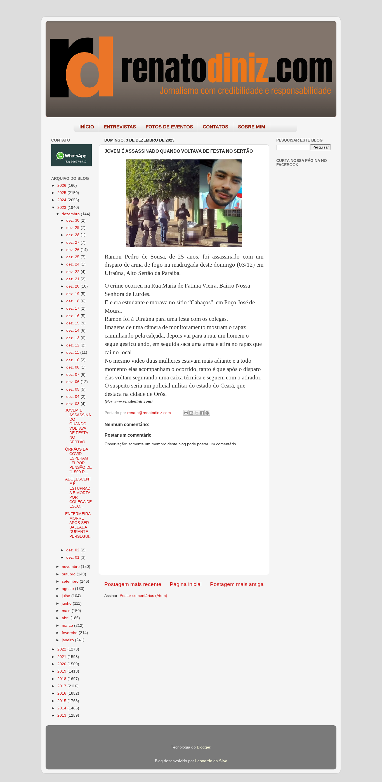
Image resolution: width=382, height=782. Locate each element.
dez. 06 (73, 382)
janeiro (68, 640)
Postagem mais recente (132, 584)
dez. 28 (73, 235)
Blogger (203, 747)
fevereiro (70, 633)
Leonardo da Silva (211, 761)
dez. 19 (73, 294)
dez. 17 (73, 308)
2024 (62, 200)
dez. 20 (73, 286)
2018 (62, 679)
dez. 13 (73, 338)
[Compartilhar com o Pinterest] (207, 413)
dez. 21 (73, 279)
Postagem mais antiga (237, 584)
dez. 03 (73, 404)
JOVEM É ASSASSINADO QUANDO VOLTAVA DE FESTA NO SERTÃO (78, 426)
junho (67, 603)
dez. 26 (73, 250)
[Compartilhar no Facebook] (202, 413)
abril (66, 618)
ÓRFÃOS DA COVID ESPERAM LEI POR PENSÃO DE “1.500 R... (78, 460)
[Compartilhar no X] (196, 413)
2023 (62, 207)
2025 (62, 193)
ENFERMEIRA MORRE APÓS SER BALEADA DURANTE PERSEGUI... (78, 527)
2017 (62, 686)
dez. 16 (73, 316)
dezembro (71, 214)
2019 (62, 671)
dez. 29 (73, 228)
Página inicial (186, 584)
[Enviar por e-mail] (186, 413)
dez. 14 (73, 330)
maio (67, 611)
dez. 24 (73, 264)
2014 (62, 708)
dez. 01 (73, 557)
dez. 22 (73, 272)
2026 (62, 185)
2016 (62, 693)
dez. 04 (73, 396)
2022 (62, 649)
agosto (68, 589)
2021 (62, 657)
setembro (71, 581)
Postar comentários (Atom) (143, 596)
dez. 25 (73, 257)
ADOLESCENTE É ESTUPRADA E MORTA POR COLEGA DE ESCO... (78, 492)
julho (66, 596)
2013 (62, 715)
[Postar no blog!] (191, 413)
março (68, 625)
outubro (69, 574)
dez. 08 (73, 367)
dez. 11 (73, 352)
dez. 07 (73, 374)
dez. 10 (73, 360)
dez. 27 (73, 242)
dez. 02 (73, 550)
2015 (62, 701)
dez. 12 (73, 345)
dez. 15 (73, 323)
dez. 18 (73, 301)
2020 (62, 664)
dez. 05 (73, 389)
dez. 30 (73, 220)
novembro (71, 567)
